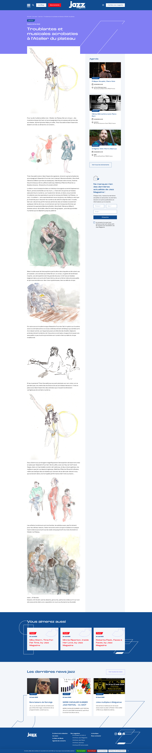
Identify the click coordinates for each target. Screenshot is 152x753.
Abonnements (54, 5)
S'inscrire (105, 217)
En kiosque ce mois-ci (79, 735)
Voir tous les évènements (100, 165)
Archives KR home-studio (80, 745)
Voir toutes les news (115, 672)
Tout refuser (92, 751)
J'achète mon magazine (115, 5)
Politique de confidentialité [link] (117, 751)
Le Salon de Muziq (57, 738)
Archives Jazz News (79, 740)
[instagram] (116, 734)
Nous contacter (96, 736)
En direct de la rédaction (60, 733)
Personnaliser (102, 751)
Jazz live (40, 16)
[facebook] (124, 734)
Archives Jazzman (78, 742)
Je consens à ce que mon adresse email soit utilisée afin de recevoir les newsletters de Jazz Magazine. (105, 225)
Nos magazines (75, 733)
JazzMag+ (41, 5)
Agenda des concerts (59, 741)
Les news (34, 16)
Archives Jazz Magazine (80, 737)
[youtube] (119, 734)
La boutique (94, 733)
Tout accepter (81, 751)
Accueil (29, 16)
